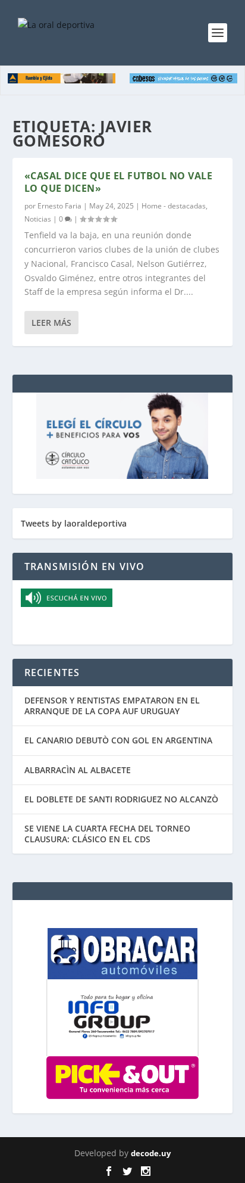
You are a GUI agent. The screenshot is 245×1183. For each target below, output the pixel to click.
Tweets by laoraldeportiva (74, 523)
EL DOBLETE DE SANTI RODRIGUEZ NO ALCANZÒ (121, 799)
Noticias (37, 219)
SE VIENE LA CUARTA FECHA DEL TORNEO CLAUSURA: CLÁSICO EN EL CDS (107, 834)
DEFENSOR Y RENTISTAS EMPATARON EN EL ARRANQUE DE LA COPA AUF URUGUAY (112, 706)
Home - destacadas (174, 206)
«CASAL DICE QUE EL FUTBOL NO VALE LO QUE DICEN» (118, 182)
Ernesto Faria (59, 206)
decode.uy (151, 1153)
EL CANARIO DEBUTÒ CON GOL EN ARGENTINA (118, 740)
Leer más (51, 322)
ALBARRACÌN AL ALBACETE (77, 770)
